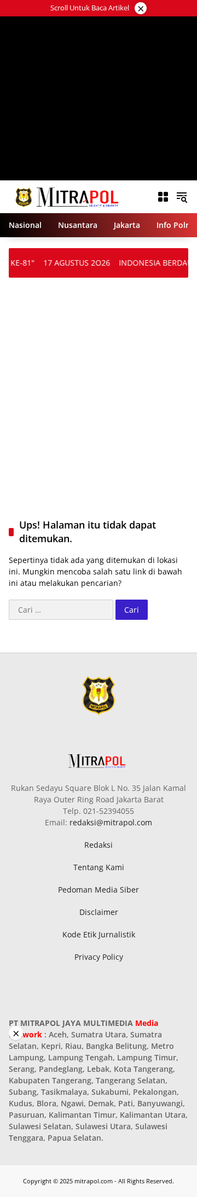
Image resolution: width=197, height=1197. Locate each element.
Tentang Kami (98, 867)
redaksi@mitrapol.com (110, 822)
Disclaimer (98, 912)
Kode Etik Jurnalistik (98, 934)
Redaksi (98, 845)
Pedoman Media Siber (98, 889)
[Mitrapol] (67, 196)
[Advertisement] (99, 98)
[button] (181, 196)
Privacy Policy (98, 957)
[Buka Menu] (163, 196)
